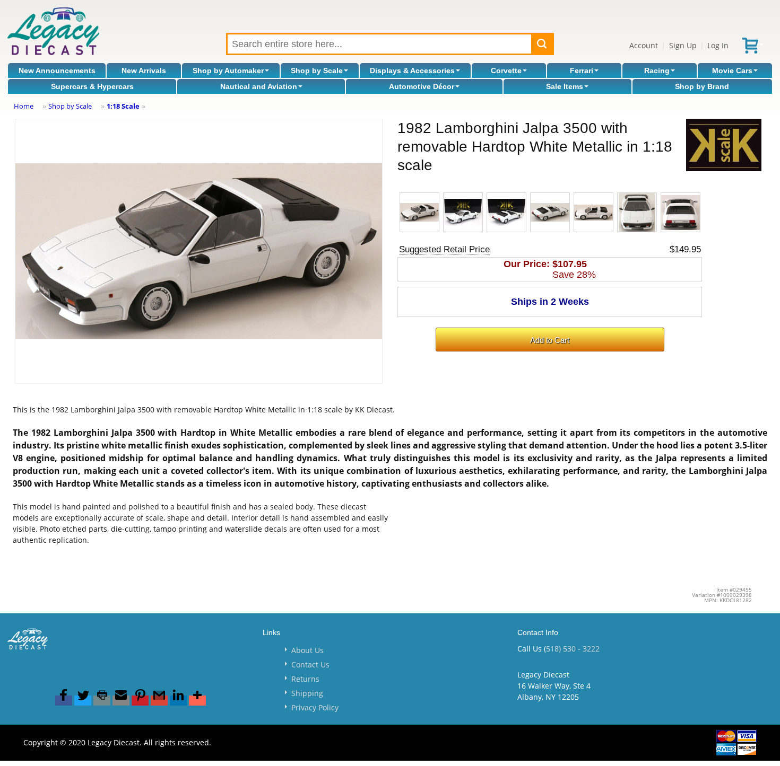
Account (643, 45)
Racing (657, 70)
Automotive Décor (421, 86)
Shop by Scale (317, 70)
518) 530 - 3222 (573, 649)
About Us (307, 650)
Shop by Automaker (228, 70)
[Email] (120, 700)
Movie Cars (732, 70)
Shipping (307, 693)
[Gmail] (159, 700)
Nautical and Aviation (258, 86)
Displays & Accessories (412, 70)
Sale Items (564, 86)
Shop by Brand (702, 86)
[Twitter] (82, 700)
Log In (718, 45)
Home (23, 106)
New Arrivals (144, 70)
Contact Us (310, 664)
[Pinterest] (140, 700)
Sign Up (683, 45)
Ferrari (581, 70)
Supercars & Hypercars (92, 86)
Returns (305, 679)
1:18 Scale (123, 106)
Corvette (506, 70)
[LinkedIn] (178, 700)
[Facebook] (63, 700)
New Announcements (57, 70)
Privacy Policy (315, 707)
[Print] (101, 700)
